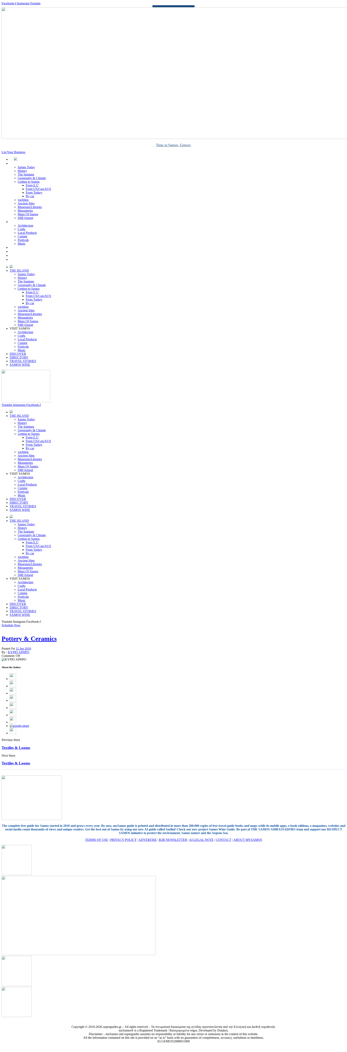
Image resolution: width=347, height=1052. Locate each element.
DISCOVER (22, 247)
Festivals (23, 240)
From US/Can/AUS (38, 189)
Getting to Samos (29, 181)
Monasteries (25, 210)
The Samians (26, 174)
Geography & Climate (32, 178)
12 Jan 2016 (23, 648)
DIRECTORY (23, 251)
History (22, 171)
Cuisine (22, 236)
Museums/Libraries (30, 207)
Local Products (27, 232)
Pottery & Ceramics (29, 638)
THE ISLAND (23, 163)
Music (22, 243)
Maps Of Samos (28, 214)
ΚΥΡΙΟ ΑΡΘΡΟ (18, 652)
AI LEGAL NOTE (201, 839)
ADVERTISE (148, 839)
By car (30, 196)
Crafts (21, 229)
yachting (23, 199)
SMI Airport (25, 218)
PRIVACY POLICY (123, 839)
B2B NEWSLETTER (173, 839)
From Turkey (34, 192)
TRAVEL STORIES (27, 255)
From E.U (32, 185)
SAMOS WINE (24, 259)
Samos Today (26, 167)
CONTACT (223, 839)
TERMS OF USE (96, 839)
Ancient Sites (26, 203)
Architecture (25, 225)
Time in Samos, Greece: (173, 145)
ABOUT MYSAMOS (247, 839)
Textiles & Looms (16, 748)
